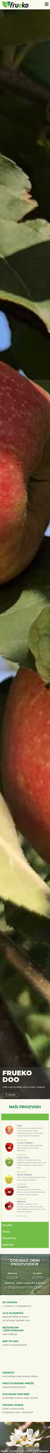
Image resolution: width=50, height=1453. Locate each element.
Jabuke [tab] (8, 1117)
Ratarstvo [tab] (10, 1238)
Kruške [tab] (8, 1225)
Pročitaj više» (22, 1140)
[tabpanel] (25, 1171)
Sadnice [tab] (8, 1244)
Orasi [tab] (6, 1231)
